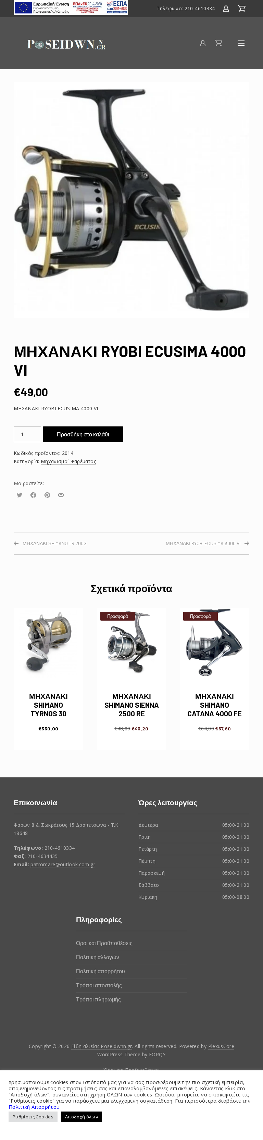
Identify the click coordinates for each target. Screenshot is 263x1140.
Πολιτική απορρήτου (100, 971)
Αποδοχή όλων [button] (81, 1117)
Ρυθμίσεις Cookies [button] (33, 1117)
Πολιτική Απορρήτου (34, 1106)
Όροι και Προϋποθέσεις (104, 943)
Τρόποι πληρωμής (98, 999)
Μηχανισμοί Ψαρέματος (68, 461)
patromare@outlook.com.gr (62, 864)
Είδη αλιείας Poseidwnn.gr (101, 1046)
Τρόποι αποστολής (99, 985)
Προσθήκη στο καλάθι (83, 434)
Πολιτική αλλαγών (97, 957)
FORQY (157, 1054)
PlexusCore (221, 1046)
